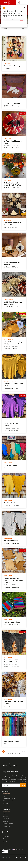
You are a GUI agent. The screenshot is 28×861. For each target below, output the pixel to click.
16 (19, 754)
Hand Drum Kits (8, 299)
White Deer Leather (11, 540)
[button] (24, 7)
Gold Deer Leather (10, 503)
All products (6, 796)
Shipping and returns (8, 823)
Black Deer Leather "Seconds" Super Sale (11, 661)
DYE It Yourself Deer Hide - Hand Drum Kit (13, 303)
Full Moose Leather (10, 381)
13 (12, 754)
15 (17, 754)
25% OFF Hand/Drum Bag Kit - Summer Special (13, 343)
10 (24, 751)
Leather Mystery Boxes (12, 622)
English (5, 841)
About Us (5, 821)
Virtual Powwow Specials (9, 801)
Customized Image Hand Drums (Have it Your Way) (13, 184)
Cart (4, 839)
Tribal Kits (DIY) (8, 260)
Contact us (6, 818)
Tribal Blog (5, 816)
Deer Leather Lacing (11, 741)
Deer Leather (8, 421)
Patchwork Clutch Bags (12, 66)
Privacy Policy (6, 826)
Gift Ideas (5, 803)
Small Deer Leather (11, 465)
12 (10, 754)
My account (6, 836)
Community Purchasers (9, 798)
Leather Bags (8, 63)
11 (8, 754)
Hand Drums (7, 138)
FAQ (4, 813)
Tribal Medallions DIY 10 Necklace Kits (12, 263)
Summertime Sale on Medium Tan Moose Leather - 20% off (14, 580)
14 (15, 754)
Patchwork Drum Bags (12, 103)
